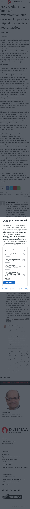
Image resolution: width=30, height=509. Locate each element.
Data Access (15, 288)
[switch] (23, 254)
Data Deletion (5, 288)
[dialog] (15, 254)
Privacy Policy (24, 288)
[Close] (26, 220)
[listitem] (15, 250)
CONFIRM (9, 283)
